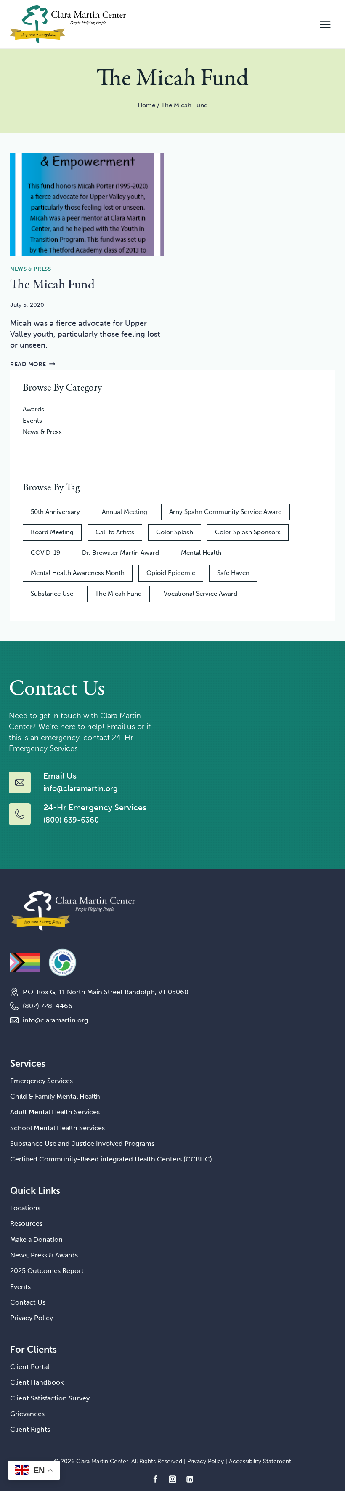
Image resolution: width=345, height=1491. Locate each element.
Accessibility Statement (260, 1461)
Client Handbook (37, 1382)
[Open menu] (325, 24)
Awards (33, 409)
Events (32, 420)
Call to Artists (115, 532)
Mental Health (201, 552)
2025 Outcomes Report (47, 1271)
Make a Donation (36, 1239)
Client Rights (30, 1429)
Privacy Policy (31, 1318)
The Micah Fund (52, 285)
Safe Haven (233, 573)
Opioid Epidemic (170, 573)
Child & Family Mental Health (55, 1096)
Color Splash (174, 532)
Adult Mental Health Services (55, 1112)
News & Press (30, 269)
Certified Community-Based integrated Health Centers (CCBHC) (111, 1159)
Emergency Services (41, 1081)
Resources (26, 1223)
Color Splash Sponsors (248, 532)
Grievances (27, 1414)
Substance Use (52, 593)
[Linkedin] (189, 1479)
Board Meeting (52, 532)
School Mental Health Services (57, 1128)
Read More (32, 364)
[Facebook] (155, 1479)
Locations (25, 1208)
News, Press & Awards (44, 1255)
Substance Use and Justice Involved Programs (82, 1144)
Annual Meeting (124, 512)
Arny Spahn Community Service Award (225, 512)
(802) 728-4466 (47, 1006)
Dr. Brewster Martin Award (120, 552)
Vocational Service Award (200, 593)
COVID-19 (45, 552)
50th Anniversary (55, 512)
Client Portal (29, 1367)
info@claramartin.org (55, 1020)
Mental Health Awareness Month (78, 573)
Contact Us (27, 1302)
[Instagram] (172, 1479)
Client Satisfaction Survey (50, 1398)
